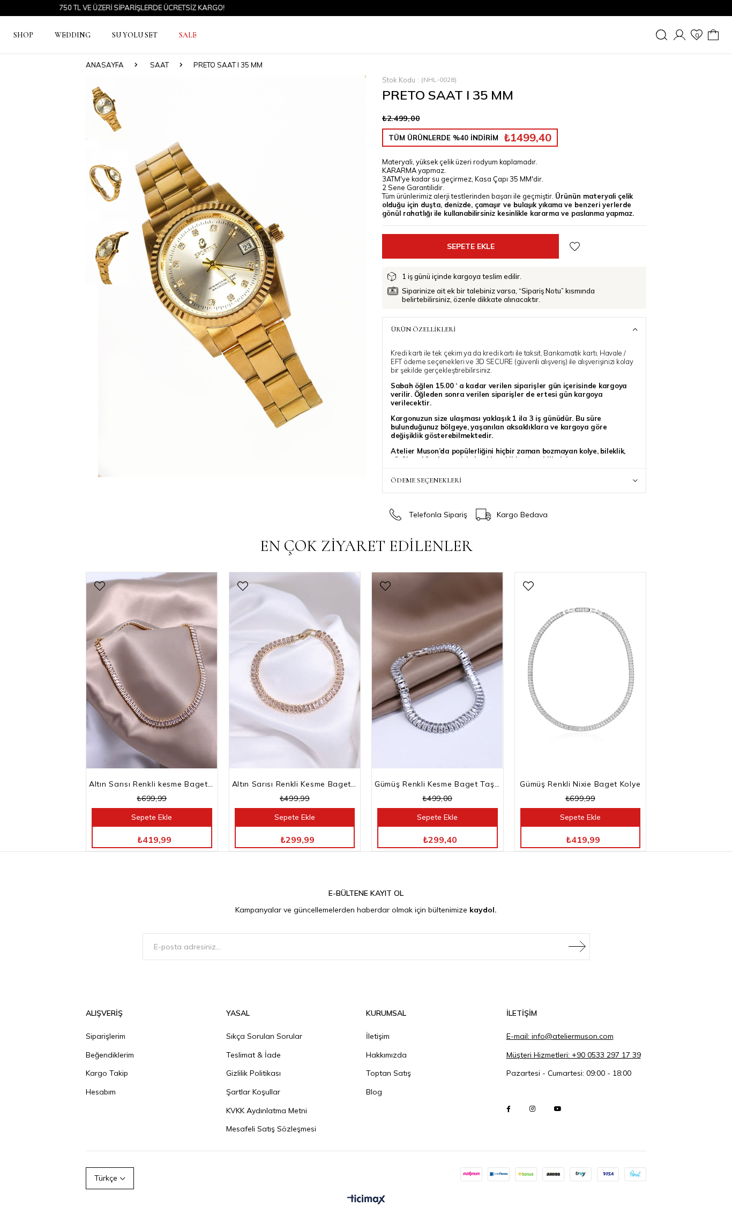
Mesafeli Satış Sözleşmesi (271, 1129)
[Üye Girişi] (679, 34)
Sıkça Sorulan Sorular (264, 1036)
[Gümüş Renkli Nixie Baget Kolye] (580, 670)
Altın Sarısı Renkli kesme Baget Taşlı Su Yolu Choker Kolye (152, 784)
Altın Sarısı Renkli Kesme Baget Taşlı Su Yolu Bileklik (295, 784)
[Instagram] (532, 1109)
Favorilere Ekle (99, 586)
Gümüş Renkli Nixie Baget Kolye (580, 784)
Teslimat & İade (253, 1055)
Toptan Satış (388, 1073)
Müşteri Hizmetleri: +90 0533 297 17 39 (573, 1055)
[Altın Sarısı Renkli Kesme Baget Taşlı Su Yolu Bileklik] (295, 670)
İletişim (378, 1036)
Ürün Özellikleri (423, 329)
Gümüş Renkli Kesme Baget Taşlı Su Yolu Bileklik (438, 784)
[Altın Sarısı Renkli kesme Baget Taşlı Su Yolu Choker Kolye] (152, 670)
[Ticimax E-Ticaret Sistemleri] (366, 1200)
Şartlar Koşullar (253, 1092)
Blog (374, 1092)
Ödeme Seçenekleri (426, 480)
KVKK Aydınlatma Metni (266, 1110)
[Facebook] (508, 1109)
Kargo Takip (107, 1073)
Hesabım (101, 1092)
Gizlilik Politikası (253, 1073)
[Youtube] (558, 1109)
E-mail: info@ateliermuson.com (560, 1036)
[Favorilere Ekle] (575, 246)
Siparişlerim (105, 1036)
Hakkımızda (386, 1055)
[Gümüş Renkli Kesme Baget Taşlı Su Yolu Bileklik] (437, 670)
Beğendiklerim (110, 1055)
